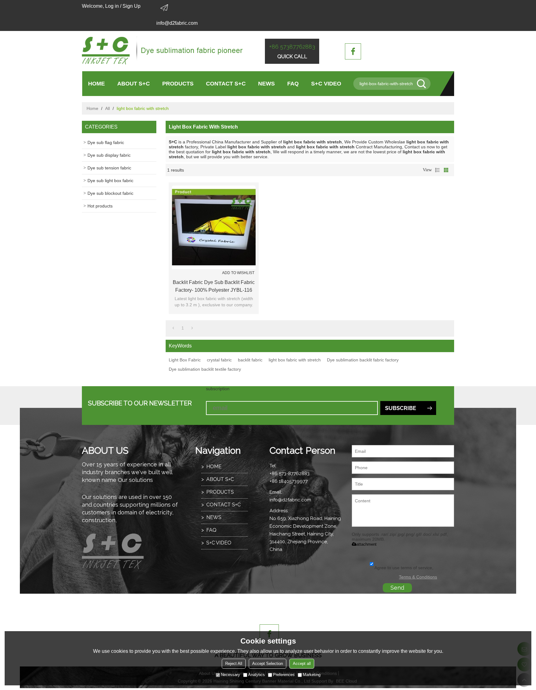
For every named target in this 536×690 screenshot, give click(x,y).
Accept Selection (267, 663)
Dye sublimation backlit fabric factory (363, 359)
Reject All (233, 663)
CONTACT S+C (226, 84)
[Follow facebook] (353, 51)
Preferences (284, 674)
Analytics (256, 674)
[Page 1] (173, 328)
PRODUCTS (178, 84)
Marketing (311, 674)
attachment (366, 544)
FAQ (293, 84)
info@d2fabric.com (177, 23)
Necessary (230, 674)
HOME (96, 84)
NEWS (266, 84)
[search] (424, 83)
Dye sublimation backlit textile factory (205, 369)
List (437, 170)
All (107, 108)
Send (397, 587)
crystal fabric (219, 359)
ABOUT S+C (133, 84)
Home (92, 108)
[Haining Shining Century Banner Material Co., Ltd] (162, 51)
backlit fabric (250, 359)
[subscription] (408, 408)
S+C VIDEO (326, 84)
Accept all (302, 663)
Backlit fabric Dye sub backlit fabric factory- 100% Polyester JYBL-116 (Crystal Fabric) (214, 287)
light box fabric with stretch (295, 359)
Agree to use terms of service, (403, 567)
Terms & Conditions (418, 576)
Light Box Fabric (185, 359)
